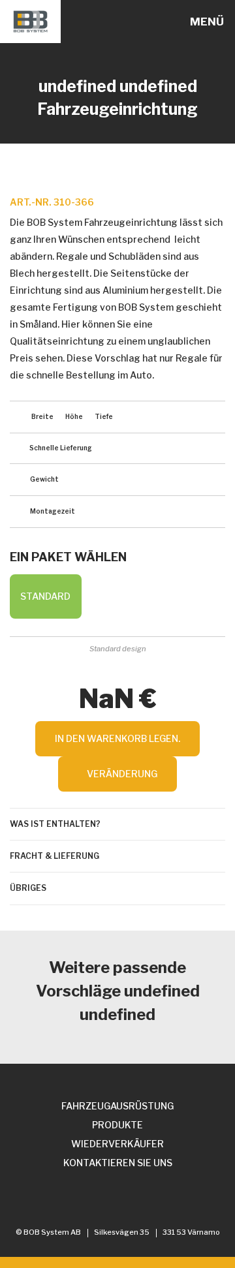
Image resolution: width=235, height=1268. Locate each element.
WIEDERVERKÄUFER (117, 1143)
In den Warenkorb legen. (117, 738)
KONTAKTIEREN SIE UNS (117, 1162)
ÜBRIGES (28, 888)
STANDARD (45, 596)
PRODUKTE (117, 1124)
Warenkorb (175, 22)
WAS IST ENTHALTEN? (55, 824)
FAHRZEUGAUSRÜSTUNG (117, 1105)
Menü (207, 21)
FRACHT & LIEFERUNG (54, 856)
